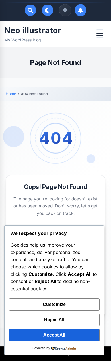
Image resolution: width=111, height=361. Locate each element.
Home (11, 93)
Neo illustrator (32, 30)
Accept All (54, 335)
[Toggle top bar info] (65, 10)
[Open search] (30, 10)
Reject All (54, 319)
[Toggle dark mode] (47, 10)
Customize (54, 304)
